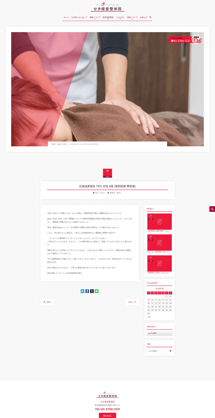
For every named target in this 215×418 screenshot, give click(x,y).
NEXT (130, 302)
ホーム (66, 17)
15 (166, 303)
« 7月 (148, 317)
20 (159, 307)
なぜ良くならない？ (79, 17)
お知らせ (143, 17)
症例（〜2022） (63, 144)
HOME (53, 144)
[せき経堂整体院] (107, 10)
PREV (48, 302)
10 (148, 303)
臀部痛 (119, 193)
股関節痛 (112, 193)
